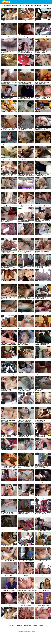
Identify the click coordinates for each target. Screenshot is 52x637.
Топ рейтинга (19, 625)
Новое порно (11, 625)
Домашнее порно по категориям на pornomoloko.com (29, 635)
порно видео (24, 631)
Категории (41, 625)
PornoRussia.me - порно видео (30, 625)
